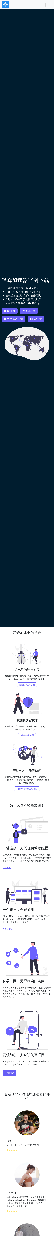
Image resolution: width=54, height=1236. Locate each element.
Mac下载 (37, 319)
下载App (9, 1073)
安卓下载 (30, 311)
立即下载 (7, 867)
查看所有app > (9, 929)
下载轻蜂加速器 (27, 735)
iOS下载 (10, 311)
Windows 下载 (14, 319)
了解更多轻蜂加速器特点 (27, 788)
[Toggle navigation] (48, 4)
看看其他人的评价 (27, 684)
